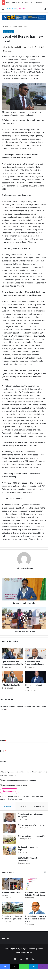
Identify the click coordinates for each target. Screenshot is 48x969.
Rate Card (5, 938)
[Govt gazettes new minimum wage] (9, 850)
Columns (13, 26)
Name (3, 740)
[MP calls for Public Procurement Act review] (35, 653)
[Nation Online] (16, 9)
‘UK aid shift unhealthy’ (11, 685)
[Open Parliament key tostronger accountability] (12, 653)
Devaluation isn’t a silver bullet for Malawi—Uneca (25, 2)
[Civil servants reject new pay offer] (9, 839)
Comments (39, 806)
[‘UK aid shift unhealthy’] (12, 677)
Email (3, 751)
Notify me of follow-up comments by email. (19, 780)
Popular (7, 806)
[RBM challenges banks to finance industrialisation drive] (35, 908)
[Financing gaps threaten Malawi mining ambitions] (12, 908)
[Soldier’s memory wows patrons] (12, 884)
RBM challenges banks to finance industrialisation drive (35, 918)
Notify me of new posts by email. (15, 785)
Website (3, 761)
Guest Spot (22, 26)
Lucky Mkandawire (12, 47)
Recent (23, 806)
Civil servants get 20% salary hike (31, 825)
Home (6, 26)
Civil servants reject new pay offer (31, 836)
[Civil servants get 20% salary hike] (9, 828)
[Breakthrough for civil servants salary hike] (9, 817)
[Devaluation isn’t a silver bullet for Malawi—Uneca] (35, 884)
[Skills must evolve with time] (35, 677)
